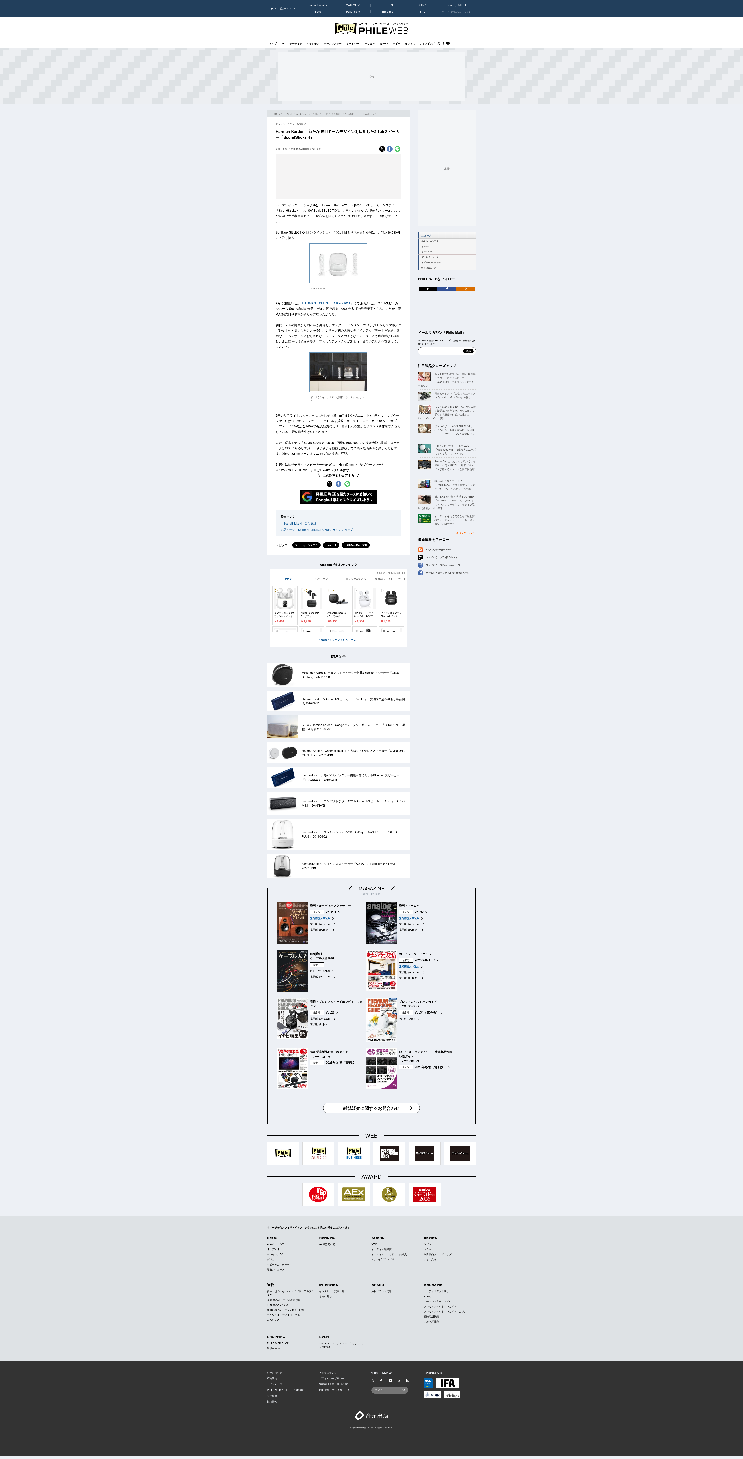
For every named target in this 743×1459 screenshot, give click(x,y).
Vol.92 (419, 912)
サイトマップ (274, 1384)
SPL (423, 11)
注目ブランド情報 (382, 1291)
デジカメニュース (429, 257)
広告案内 (272, 1378)
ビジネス (410, 43)
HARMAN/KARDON (356, 545)
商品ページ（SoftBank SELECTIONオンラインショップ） (318, 529)
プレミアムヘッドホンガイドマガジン (445, 1311)
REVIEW (430, 1237)
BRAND (378, 1284)
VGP (374, 1244)
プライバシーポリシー (331, 1378)
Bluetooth (331, 545)
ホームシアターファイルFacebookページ (447, 572)
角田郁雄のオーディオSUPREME (286, 1310)
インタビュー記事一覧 (331, 1291)
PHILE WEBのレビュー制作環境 (285, 1390)
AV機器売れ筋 (327, 1244)
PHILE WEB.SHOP (278, 1343)
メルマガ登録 (431, 1321)
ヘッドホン (313, 43)
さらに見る (430, 1259)
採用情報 (272, 1401)
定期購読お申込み (320, 918)
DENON (388, 5)
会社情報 (272, 1395)
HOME (275, 113)
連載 (270, 1284)
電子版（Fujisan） (320, 929)
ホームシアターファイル (437, 1301)
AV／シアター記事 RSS (438, 549)
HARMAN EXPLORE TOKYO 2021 (326, 303)
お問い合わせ (274, 1372)
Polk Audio (353, 11)
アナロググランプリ (383, 1259)
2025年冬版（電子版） (341, 1062)
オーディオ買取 (458, 11)
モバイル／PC (275, 1254)
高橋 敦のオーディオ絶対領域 (283, 1300)
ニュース (285, 113)
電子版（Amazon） (321, 924)
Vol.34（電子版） (427, 1012)
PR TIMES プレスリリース (334, 1390)
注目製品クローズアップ (437, 365)
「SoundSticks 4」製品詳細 (298, 523)
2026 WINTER (425, 960)
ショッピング (427, 43)
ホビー (396, 43)
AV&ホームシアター (431, 241)
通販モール (273, 1348)
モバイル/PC (353, 43)
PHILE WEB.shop (320, 971)
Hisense (387, 11)
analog (427, 1296)
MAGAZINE (371, 888)
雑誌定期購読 (431, 1316)
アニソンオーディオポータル (283, 1315)
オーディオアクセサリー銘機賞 (389, 1254)
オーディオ (295, 43)
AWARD (378, 1237)
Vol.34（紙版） (407, 1018)
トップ (273, 43)
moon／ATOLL (457, 5)
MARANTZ (353, 5)
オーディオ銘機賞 (382, 1249)
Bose (318, 11)
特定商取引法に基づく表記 (334, 1384)
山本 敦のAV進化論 (278, 1305)
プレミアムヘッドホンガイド (440, 1306)
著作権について (328, 1372)
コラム (427, 1249)
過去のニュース (428, 267)
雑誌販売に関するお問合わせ (371, 1108)
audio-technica (318, 5)
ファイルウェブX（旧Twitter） (442, 557)
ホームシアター (333, 43)
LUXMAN (423, 5)
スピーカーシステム (306, 545)
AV (283, 43)
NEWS (272, 1237)
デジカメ (370, 43)
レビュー (429, 1244)
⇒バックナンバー (466, 533)
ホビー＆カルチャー (431, 262)
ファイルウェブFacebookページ (443, 565)
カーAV (384, 43)
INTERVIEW (329, 1284)
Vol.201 (331, 912)
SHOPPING (276, 1336)
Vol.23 (330, 1012)
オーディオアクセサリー (437, 1291)
